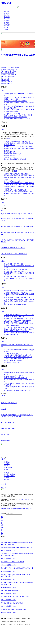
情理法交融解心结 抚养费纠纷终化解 (15, 304)
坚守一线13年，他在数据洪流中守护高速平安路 (18, 327)
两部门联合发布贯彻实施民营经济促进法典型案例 (19, 183)
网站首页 (7, 11)
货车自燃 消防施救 (9, 152)
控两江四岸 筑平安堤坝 (8, 76)
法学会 (6, 29)
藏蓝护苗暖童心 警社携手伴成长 (13, 264)
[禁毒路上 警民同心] (7, 81)
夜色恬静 (7, 477)
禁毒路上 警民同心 (6, 83)
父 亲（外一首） (9, 467)
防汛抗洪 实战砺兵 (9, 145)
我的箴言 (7, 479)
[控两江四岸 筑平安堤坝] (8, 74)
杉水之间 (3, 487)
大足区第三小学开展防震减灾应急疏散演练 (17, 141)
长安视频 (7, 25)
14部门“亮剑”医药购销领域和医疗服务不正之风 (18, 192)
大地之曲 (7, 464)
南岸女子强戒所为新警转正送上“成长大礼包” (17, 297)
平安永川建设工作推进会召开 (13, 113)
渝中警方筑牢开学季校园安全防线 (14, 271)
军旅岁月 (7, 472)
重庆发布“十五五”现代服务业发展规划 (15, 101)
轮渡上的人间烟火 (9, 474)
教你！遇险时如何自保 (7, 73)
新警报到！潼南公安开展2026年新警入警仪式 (17, 322)
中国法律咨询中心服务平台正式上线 (15, 190)
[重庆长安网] (6, 3)
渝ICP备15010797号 (24, 499)
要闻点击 (7, 15)
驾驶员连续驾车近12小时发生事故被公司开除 (17, 390)
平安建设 (7, 18)
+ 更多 (3, 210)
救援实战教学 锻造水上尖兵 (12, 154)
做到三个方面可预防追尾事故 (13, 360)
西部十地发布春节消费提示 (12, 362)
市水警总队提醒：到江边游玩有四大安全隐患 (17, 355)
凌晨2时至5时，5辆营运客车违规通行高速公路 (18, 357)
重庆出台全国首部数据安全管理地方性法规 (17, 118)
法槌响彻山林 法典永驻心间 (9, 69)
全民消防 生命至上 (9, 155)
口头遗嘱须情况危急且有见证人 (13, 376)
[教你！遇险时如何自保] (8, 71)
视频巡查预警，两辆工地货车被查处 (15, 276)
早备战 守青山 (5, 80)
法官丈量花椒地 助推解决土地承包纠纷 (16, 292)
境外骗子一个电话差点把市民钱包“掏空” (16, 358)
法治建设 (7, 20)
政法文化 (7, 24)
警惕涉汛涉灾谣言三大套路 (12, 181)
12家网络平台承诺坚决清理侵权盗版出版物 (17, 174)
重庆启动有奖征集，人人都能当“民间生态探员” (18, 115)
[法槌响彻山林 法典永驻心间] (10, 67)
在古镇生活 (7, 469)
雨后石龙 (7, 462)
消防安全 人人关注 (9, 157)
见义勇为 (7, 27)
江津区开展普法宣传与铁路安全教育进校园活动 (18, 143)
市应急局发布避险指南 (11, 353)
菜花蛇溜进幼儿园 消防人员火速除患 (15, 159)
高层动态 (7, 13)
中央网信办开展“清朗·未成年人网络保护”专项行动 (19, 184)
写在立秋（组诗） (9, 476)
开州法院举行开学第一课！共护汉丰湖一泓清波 (18, 290)
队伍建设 (7, 22)
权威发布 (7, 17)
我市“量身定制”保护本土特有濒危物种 (15, 117)
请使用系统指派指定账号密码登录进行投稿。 (17, 508)
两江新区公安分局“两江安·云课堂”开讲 (15, 269)
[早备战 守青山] (6, 78)
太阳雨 (6, 465)
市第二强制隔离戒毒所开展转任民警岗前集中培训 (19, 299)
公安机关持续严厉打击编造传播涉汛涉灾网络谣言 (19, 176)
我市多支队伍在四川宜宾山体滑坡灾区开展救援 (18, 146)
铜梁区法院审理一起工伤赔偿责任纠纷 (15, 378)
